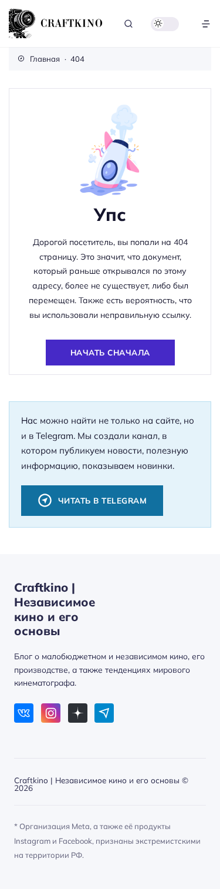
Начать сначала (110, 352)
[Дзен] (77, 713)
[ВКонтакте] (23, 713)
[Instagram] (50, 713)
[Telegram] (104, 713)
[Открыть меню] (206, 24)
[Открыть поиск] (128, 24)
